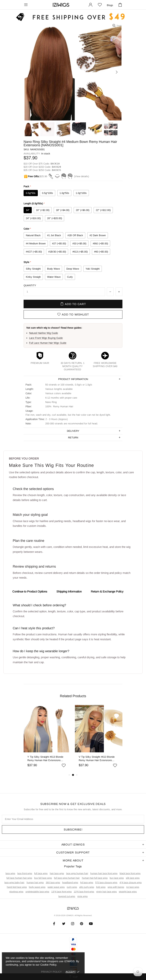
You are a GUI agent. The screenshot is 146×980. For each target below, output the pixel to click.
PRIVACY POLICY (51, 971)
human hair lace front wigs (103, 873)
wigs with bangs (116, 887)
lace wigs (10, 873)
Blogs (110, 5)
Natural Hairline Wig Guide (43, 333)
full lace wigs (41, 873)
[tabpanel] (47, 739)
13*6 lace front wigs (84, 891)
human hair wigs (35, 882)
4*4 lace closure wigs (131, 882)
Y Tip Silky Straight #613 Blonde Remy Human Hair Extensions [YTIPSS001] (45, 758)
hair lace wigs (57, 873)
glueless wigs (16, 891)
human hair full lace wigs (95, 878)
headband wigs (70, 882)
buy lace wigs (117, 878)
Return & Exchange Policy (107, 591)
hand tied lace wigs (17, 887)
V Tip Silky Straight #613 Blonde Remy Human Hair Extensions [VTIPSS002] (97, 758)
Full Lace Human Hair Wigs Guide (47, 342)
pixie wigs (82, 896)
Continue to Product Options (29, 591)
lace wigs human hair (77, 873)
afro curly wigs (86, 887)
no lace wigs (132, 887)
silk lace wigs (133, 878)
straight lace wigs (128, 891)
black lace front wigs (130, 873)
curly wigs (72, 887)
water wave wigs (56, 887)
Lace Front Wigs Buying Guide (46, 338)
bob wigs (101, 887)
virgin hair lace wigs (106, 891)
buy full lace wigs (43, 878)
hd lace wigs (86, 882)
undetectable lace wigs (37, 891)
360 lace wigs (53, 882)
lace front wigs (24, 873)
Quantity (30, 285)
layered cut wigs (66, 896)
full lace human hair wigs (19, 878)
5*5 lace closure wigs (106, 882)
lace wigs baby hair (14, 882)
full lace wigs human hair (67, 878)
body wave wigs (37, 887)
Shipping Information (69, 591)
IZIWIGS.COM (61, 5)
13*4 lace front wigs (61, 891)
